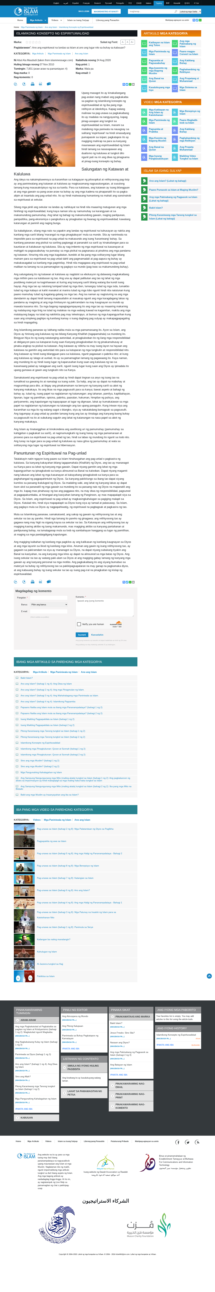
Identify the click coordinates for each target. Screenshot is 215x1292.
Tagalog (159, 3)
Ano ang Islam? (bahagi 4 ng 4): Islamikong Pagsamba (48, 701)
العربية (65, 3)
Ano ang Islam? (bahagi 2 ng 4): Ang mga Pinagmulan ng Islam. (52, 689)
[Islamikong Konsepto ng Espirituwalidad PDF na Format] (40, 84)
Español (75, 3)
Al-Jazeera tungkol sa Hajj (50, 964)
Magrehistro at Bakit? (106, 12)
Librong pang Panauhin (107, 20)
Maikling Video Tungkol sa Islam (189, 157)
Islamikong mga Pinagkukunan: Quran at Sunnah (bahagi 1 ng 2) (53, 748)
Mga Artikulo (36, 20)
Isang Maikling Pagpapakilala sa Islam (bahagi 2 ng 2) (47, 725)
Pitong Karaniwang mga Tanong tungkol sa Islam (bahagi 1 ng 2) (53, 731)
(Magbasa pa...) (22, 1036)
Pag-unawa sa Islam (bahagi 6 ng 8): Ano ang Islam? (63, 890)
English (56, 3)
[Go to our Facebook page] (177, 1142)
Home (20, 20)
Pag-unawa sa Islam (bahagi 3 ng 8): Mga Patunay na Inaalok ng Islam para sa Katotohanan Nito (76, 915)
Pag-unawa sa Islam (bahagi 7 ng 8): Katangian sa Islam (65, 878)
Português (120, 3)
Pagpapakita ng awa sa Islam (51, 841)
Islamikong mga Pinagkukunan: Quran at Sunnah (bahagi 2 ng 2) (53, 754)
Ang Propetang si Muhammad (189, 79)
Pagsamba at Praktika (156, 130)
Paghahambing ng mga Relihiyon (190, 139)
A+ (132, 42)
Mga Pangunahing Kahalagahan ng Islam (41, 772)
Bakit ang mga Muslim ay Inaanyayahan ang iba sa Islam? (50, 794)
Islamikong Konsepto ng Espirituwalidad (40, 742)
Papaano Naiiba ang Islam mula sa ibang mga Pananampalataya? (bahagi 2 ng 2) (61, 713)
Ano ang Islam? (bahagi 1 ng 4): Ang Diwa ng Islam (46, 683)
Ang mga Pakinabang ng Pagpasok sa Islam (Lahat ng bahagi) (173, 199)
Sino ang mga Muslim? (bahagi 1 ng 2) (40, 760)
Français (86, 3)
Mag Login (84, 11)
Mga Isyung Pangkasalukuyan (158, 157)
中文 (130, 3)
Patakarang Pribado (120, 1141)
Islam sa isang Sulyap (78, 20)
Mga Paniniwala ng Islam (32, 27)
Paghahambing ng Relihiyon (190, 70)
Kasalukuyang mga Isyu (159, 88)
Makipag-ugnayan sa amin (177, 20)
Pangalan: (22, 597)
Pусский (108, 3)
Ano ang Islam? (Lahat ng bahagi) (167, 180)
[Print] (32, 84)
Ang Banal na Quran (156, 79)
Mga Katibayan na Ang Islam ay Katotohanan (159, 112)
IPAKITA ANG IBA (23, 1109)
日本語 (138, 3)
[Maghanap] (176, 11)
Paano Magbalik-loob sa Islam (189, 121)
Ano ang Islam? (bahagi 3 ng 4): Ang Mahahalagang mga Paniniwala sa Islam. (60, 695)
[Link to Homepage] (26, 11)
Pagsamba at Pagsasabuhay (157, 61)
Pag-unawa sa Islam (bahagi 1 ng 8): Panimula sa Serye (65, 927)
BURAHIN (196, 1045)
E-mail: (24, 611)
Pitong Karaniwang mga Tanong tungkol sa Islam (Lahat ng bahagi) (173, 217)
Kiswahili (177, 3)
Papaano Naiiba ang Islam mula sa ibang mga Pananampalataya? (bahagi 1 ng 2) (61, 707)
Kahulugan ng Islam (47, 951)
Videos (54, 20)
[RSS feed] (197, 1142)
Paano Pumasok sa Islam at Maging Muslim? (173, 189)
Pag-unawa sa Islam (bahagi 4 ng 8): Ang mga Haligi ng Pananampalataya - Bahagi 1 (79, 902)
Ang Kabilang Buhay (187, 61)
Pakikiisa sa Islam (46, 976)
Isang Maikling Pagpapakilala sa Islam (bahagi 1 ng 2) (47, 719)
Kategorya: (22, 53)
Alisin (198, 1038)
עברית (196, 3)
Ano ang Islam (51, 27)
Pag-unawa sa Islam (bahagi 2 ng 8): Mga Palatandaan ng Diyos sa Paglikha (75, 829)
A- (123, 42)
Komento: (81, 597)
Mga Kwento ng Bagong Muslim (157, 139)
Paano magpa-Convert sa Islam (189, 52)
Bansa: (24, 604)
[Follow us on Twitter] (187, 1142)
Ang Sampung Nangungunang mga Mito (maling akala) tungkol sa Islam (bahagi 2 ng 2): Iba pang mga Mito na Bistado (73, 787)
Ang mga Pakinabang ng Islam (188, 44)
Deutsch (97, 3)
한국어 (187, 3)
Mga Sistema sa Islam (188, 88)
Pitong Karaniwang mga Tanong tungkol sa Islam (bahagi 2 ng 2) (53, 737)
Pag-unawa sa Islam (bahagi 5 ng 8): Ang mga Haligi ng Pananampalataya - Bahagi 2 (79, 853)
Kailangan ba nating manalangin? (53, 939)
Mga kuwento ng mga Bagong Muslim (158, 71)
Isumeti (82, 634)
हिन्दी (167, 3)
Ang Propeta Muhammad (186, 148)
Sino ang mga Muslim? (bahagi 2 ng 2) (40, 766)
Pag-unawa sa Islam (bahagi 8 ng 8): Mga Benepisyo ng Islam (68, 865)
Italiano (148, 3)
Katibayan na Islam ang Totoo (159, 43)
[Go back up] (209, 976)
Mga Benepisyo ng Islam (190, 112)
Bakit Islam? (27, 678)
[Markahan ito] (16, 84)
